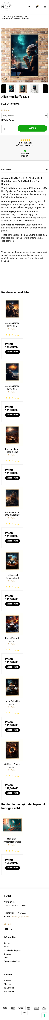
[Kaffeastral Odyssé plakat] (12, 561)
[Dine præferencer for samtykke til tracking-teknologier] (44, 1015)
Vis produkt (12, 352)
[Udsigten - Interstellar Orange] (12, 825)
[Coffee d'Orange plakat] (12, 750)
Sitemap (8, 924)
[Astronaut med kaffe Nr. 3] (12, 309)
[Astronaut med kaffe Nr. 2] (12, 372)
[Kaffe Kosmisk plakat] (12, 624)
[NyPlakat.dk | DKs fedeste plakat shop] (6, 7)
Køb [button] (33, 128)
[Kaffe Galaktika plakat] (12, 687)
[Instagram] (12, 929)
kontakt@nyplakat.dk (20, 916)
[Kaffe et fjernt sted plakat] (12, 435)
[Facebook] (7, 929)
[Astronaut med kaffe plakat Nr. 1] (12, 498)
